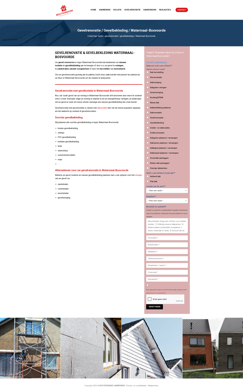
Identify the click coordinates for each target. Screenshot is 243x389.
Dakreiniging (149, 10)
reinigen (138, 175)
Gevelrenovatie (132, 10)
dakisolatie (102, 108)
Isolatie (117, 10)
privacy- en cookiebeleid (157, 293)
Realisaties (165, 10)
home (100, 36)
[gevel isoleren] (91, 348)
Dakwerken (104, 10)
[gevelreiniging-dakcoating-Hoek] (30, 348)
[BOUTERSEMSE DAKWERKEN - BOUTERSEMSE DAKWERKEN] (65, 10)
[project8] (152, 348)
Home (93, 10)
